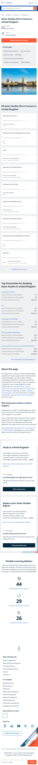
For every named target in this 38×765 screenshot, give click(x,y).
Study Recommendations (11, 51)
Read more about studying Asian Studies (16, 522)
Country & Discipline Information (13, 58)
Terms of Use (5, 749)
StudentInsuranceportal (11, 703)
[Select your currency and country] (5, 715)
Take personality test (19, 545)
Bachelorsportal (8, 683)
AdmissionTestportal (10, 697)
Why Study (18, 55)
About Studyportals (9, 660)
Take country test (19, 489)
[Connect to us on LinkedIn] (12, 726)
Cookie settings (12, 749)
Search (32, 762)
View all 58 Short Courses (19, 40)
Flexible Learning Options (11, 62)
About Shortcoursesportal (11, 663)
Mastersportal (7, 686)
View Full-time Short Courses (19, 589)
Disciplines (8, 15)
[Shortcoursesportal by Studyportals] (7, 2)
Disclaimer (33, 749)
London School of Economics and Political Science (18, 346)
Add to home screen (12, 733)
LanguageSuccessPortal (11, 706)
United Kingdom (24, 15)
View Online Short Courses (19, 623)
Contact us (6, 675)
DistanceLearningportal (11, 692)
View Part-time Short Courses (19, 606)
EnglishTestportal (8, 700)
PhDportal (6, 689)
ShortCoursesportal (9, 695)
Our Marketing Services (10, 669)
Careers (5, 672)
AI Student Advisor (9, 666)
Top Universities (25, 51)
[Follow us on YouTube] (19, 726)
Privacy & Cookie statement (23, 749)
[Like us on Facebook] (5, 726)
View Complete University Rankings (22, 359)
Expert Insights (25, 62)
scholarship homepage (24, 395)
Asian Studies (15, 15)
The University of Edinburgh (10, 332)
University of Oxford (8, 292)
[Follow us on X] (25, 726)
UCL (2, 305)
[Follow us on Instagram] (32, 726)
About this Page (8, 55)
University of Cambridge (9, 319)
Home (2, 15)
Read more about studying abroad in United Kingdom (17, 465)
